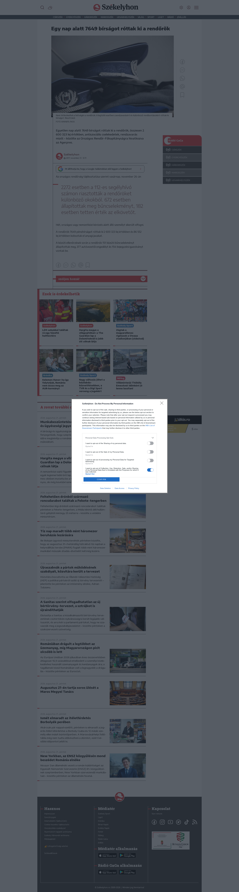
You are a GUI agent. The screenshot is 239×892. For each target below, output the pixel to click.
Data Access (119, 488)
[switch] (150, 443)
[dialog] (119, 446)
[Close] (162, 403)
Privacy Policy (133, 488)
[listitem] (119, 437)
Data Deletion (105, 488)
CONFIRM (101, 479)
